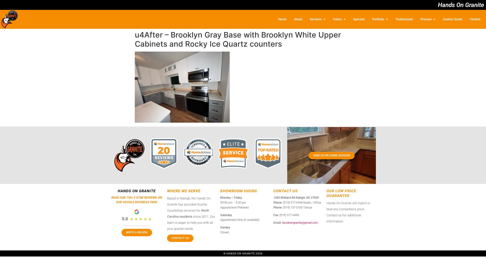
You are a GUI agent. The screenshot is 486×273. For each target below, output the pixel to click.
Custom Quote (452, 19)
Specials (359, 19)
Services (316, 19)
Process (426, 19)
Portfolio (378, 19)
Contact (475, 19)
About (298, 19)
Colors (337, 19)
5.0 (125, 219)
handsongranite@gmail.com (300, 222)
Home (282, 19)
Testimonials (404, 19)
